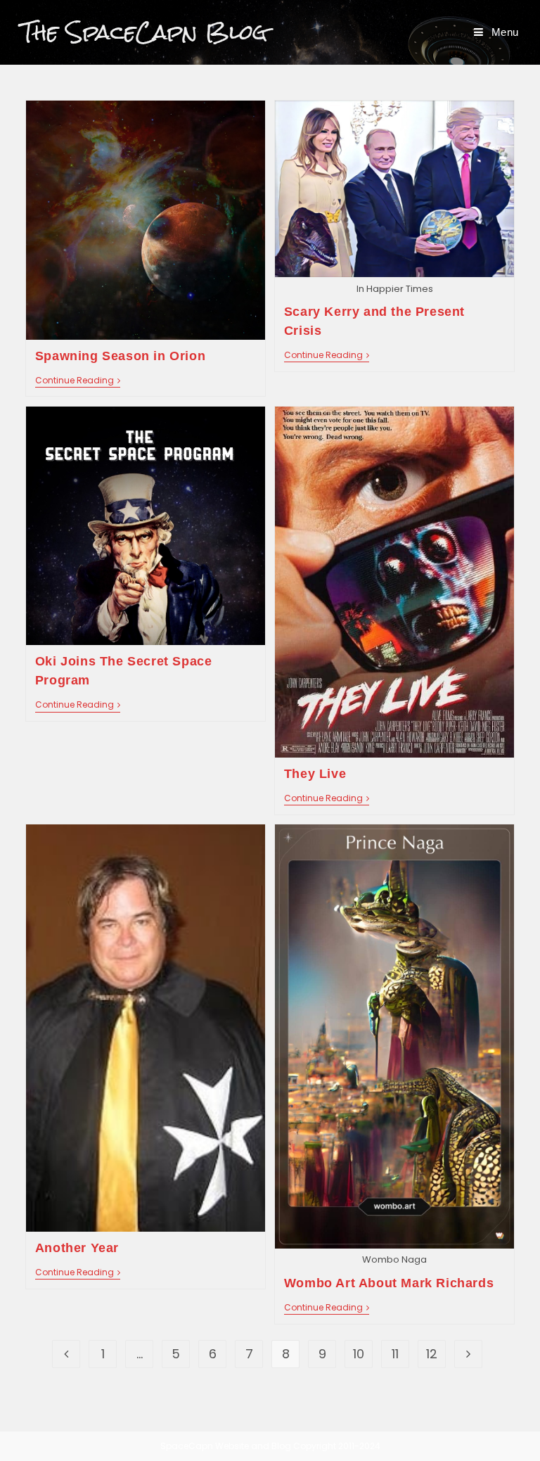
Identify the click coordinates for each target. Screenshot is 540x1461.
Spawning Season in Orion (120, 356)
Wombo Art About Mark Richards (389, 1283)
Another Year (77, 1248)
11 (395, 1354)
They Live (315, 774)
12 (431, 1354)
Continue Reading (77, 382)
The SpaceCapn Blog (144, 32)
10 (358, 1354)
